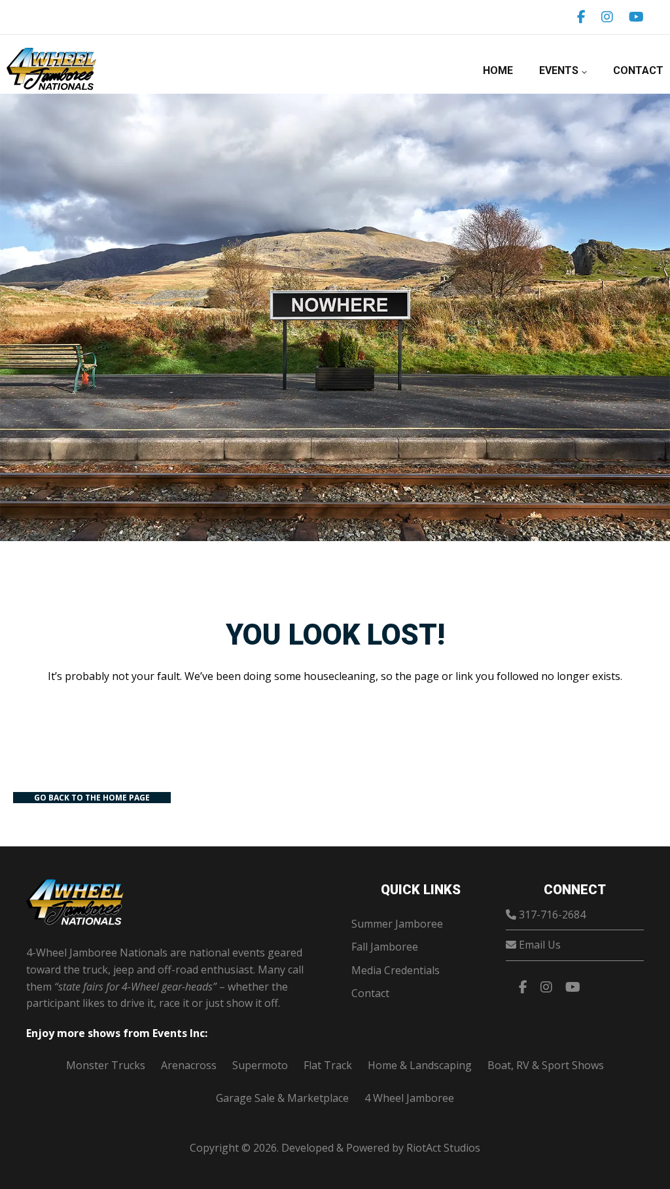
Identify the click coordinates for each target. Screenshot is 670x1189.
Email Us (540, 944)
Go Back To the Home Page (92, 797)
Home (498, 70)
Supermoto (260, 1065)
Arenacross (189, 1065)
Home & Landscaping (420, 1065)
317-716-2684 (552, 914)
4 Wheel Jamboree (409, 1098)
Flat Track (328, 1065)
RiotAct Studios (443, 1148)
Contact (638, 70)
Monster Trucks (105, 1065)
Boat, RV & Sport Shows (545, 1065)
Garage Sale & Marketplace (282, 1098)
